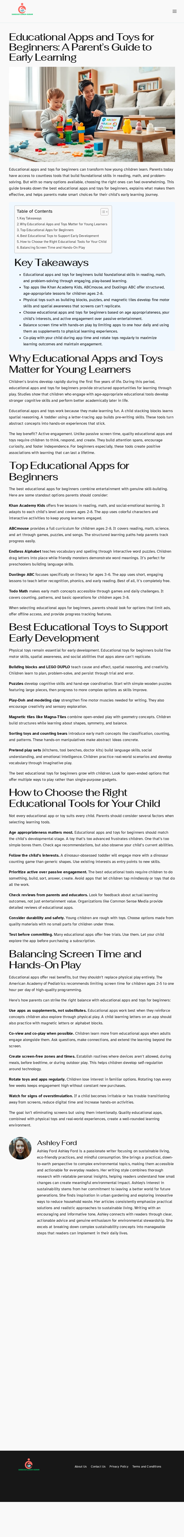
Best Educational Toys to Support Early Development (59, 236)
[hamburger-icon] (174, 11)
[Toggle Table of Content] (102, 212)
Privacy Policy (119, 1466)
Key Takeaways (31, 218)
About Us (81, 1466)
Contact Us (98, 1466)
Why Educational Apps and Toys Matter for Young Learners (63, 224)
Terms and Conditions (146, 1466)
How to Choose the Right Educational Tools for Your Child (63, 241)
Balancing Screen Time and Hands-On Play (52, 247)
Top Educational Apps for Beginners (47, 230)
